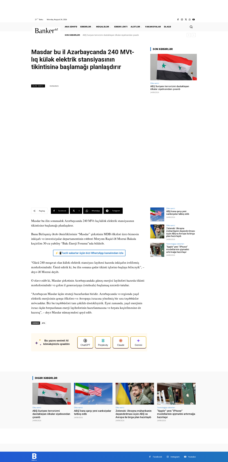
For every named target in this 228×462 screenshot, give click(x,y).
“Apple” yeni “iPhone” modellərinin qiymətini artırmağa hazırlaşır (177, 249)
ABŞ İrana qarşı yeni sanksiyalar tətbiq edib (177, 212)
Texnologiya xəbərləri (175, 244)
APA (43, 323)
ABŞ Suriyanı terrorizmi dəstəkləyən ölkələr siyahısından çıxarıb (111, 35)
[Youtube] (194, 20)
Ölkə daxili (38, 86)
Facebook (157, 457)
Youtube (192, 457)
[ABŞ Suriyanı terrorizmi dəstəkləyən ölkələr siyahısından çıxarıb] (173, 67)
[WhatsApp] (190, 20)
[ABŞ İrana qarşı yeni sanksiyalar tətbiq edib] (157, 214)
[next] (194, 35)
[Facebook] (178, 20)
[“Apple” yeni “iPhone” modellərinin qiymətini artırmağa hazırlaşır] (157, 250)
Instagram (175, 457)
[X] (186, 20)
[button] (191, 26)
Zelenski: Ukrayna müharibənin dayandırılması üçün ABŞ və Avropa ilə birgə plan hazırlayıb (180, 232)
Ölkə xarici (154, 83)
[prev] (189, 35)
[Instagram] (182, 20)
